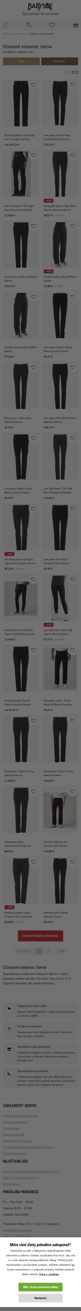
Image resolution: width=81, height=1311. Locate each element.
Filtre (21, 61)
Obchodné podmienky (18, 1141)
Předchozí (23, 951)
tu (73, 1265)
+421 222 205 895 (17, 1236)
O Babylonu (11, 1184)
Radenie (59, 61)
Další (61, 951)
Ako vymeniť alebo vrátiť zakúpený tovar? (31, 1171)
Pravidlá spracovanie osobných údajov (28, 1147)
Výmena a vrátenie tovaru (20, 1116)
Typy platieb (11, 1128)
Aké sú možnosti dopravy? (21, 1178)
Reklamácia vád (13, 1134)
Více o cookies (49, 1274)
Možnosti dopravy (15, 1122)
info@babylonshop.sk (17, 1230)
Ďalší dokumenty (14, 1153)
